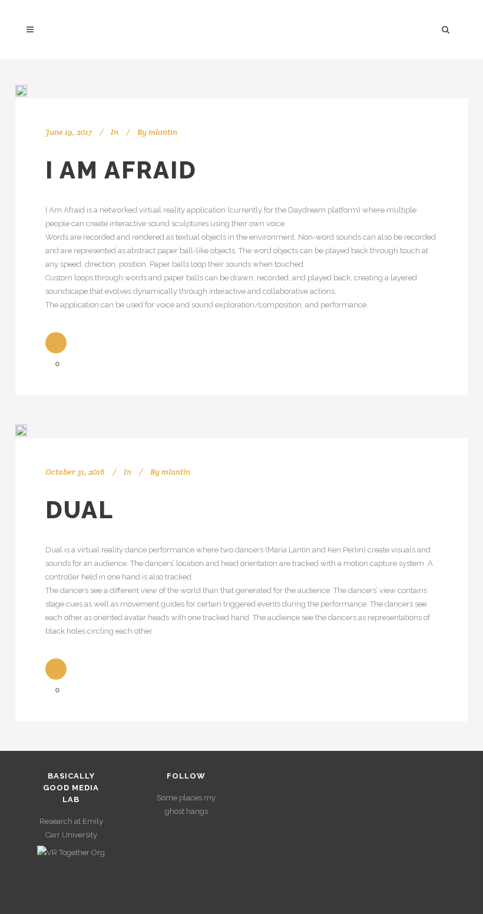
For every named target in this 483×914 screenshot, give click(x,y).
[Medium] (199, 856)
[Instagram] (174, 831)
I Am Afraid (121, 170)
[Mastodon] (186, 882)
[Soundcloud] (174, 856)
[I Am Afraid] (21, 91)
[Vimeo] (199, 831)
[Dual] (21, 430)
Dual (79, 510)
